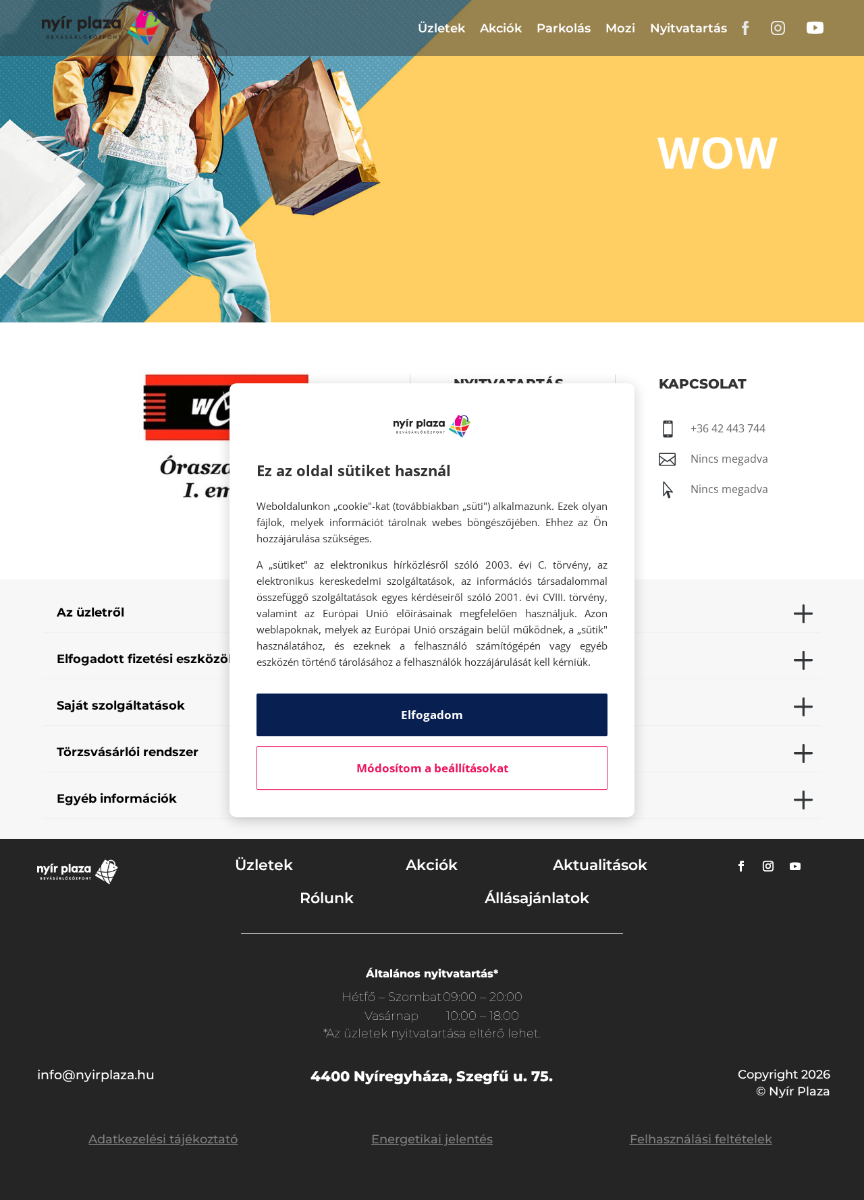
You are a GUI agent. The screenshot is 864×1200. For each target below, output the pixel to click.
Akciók (501, 28)
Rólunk (327, 898)
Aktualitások (600, 865)
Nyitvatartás (688, 28)
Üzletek (441, 28)
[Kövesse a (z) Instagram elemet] (768, 866)
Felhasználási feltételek (701, 1139)
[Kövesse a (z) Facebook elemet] (741, 866)
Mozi (620, 28)
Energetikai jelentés (432, 1139)
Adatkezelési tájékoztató (163, 1139)
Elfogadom (432, 714)
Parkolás (564, 28)
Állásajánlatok (537, 898)
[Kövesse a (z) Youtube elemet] (795, 866)
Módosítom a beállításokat (432, 768)
